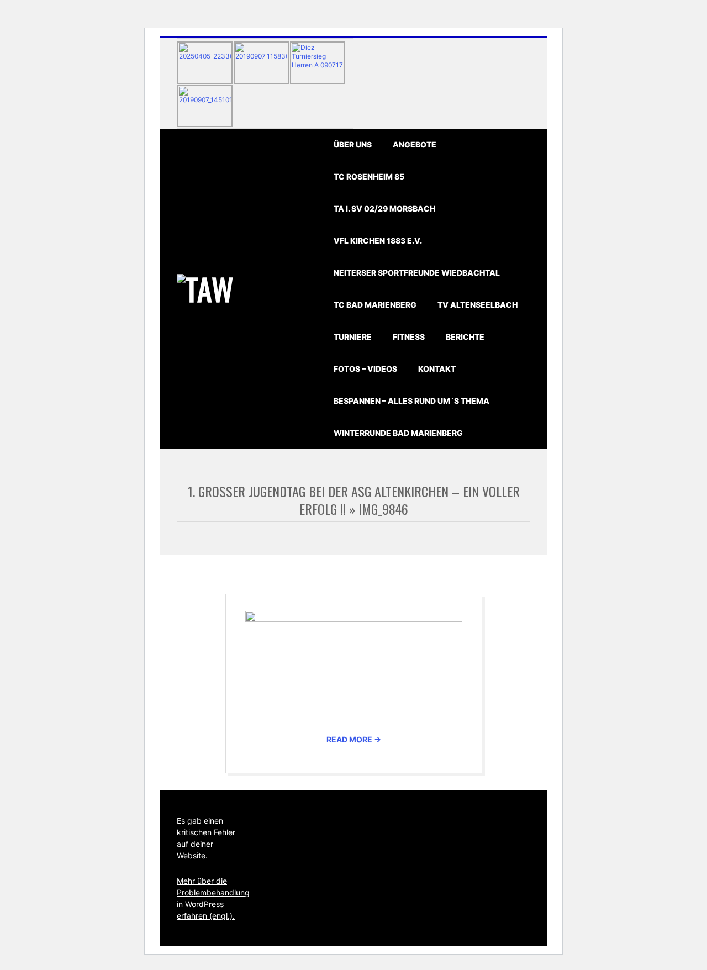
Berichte (465, 336)
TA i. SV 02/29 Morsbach (384, 208)
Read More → (353, 739)
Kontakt (437, 368)
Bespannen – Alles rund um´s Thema (411, 400)
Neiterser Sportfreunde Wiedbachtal (417, 272)
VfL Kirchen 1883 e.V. (378, 240)
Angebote (414, 144)
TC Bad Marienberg (375, 304)
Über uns (353, 144)
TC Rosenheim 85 (369, 176)
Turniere (353, 336)
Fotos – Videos (365, 368)
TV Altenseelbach (477, 304)
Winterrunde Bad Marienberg (398, 432)
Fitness (409, 336)
